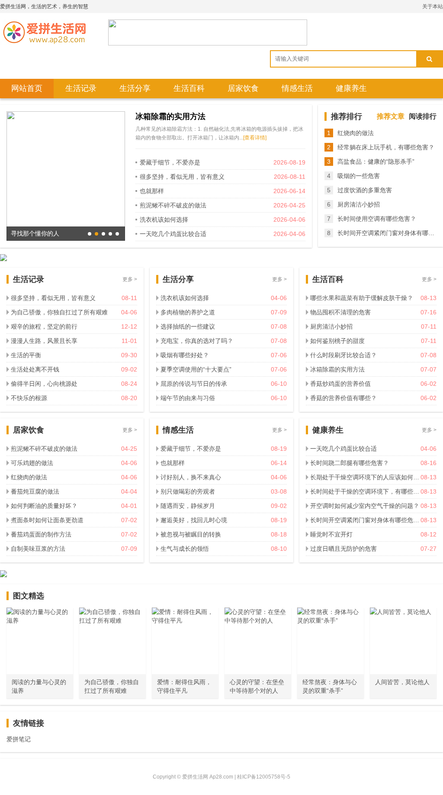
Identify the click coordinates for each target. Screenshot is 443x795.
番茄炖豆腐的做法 (35, 491)
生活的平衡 (26, 355)
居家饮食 (243, 88)
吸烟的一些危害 (358, 175)
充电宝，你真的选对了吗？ (197, 340)
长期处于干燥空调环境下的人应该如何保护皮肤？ (365, 477)
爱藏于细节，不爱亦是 (170, 162)
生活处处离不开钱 (35, 369)
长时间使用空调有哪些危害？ (376, 218)
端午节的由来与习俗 (188, 397)
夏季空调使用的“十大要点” (196, 369)
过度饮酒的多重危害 (364, 190)
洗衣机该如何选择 (164, 219)
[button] (89, 234)
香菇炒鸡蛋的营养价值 (340, 383)
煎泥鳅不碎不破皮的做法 (173, 205)
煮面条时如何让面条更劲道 (47, 520)
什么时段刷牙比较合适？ (343, 355)
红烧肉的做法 (355, 132)
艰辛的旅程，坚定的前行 (44, 326)
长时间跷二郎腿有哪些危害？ (349, 462)
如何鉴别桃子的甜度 (337, 340)
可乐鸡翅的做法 (32, 462)
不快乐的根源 (29, 397)
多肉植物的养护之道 (188, 312)
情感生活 (297, 88)
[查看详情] (254, 138)
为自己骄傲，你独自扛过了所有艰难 (59, 312)
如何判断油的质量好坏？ (44, 505)
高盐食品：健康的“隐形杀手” (375, 161)
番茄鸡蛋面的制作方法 (41, 534)
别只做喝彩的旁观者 (188, 491)
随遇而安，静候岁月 (188, 505)
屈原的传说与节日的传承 (194, 383)
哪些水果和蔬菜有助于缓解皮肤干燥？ (361, 297)
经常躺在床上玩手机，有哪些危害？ (385, 147)
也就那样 (152, 190)
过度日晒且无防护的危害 (343, 548)
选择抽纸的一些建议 (188, 326)
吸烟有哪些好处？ (185, 355)
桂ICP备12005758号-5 (263, 777)
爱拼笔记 (18, 739)
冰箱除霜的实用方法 (170, 116)
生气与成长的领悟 (185, 548)
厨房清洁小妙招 (358, 204)
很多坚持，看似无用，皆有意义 (182, 176)
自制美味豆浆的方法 (38, 548)
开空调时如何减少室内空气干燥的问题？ (364, 505)
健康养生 (351, 88)
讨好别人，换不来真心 (191, 477)
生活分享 (135, 88)
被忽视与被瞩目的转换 (191, 534)
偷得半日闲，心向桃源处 (44, 383)
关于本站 (432, 6)
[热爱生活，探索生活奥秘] (43, 32)
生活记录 (80, 88)
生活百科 (189, 88)
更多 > (129, 279)
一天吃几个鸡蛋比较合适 (173, 233)
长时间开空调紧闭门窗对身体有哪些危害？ (365, 520)
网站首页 (26, 88)
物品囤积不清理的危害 (340, 312)
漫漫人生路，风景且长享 (44, 340)
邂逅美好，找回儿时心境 (194, 520)
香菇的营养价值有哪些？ (343, 397)
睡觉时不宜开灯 (331, 534)
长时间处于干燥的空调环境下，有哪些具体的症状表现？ (365, 491)
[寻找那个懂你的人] (65, 175)
